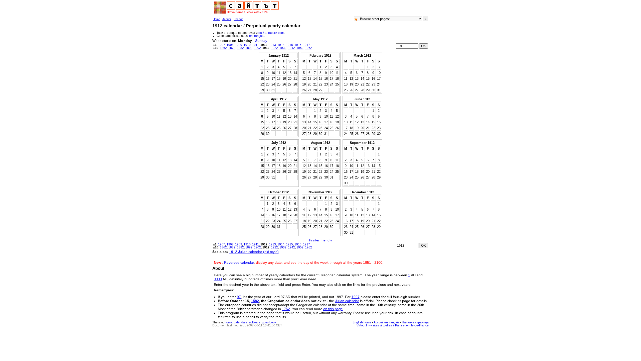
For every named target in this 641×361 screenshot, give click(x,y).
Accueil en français (386, 322)
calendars (240, 322)
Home (216, 19)
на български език (271, 32)
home (228, 322)
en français (256, 35)
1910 (247, 44)
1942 (291, 47)
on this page (333, 309)
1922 (274, 47)
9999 (218, 279)
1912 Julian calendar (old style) (254, 252)
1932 (282, 47)
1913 (272, 44)
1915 (289, 44)
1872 (231, 47)
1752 (286, 309)
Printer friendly (320, 240)
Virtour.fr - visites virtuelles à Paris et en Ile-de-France (393, 325)
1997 (356, 297)
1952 (299, 47)
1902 (257, 47)
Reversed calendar (239, 262)
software (254, 322)
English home (362, 322)
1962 (308, 47)
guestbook (269, 322)
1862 (223, 47)
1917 (306, 44)
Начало (238, 19)
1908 (230, 44)
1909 (238, 44)
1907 (221, 44)
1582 (255, 301)
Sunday (261, 41)
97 (239, 297)
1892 (248, 47)
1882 (240, 47)
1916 (297, 44)
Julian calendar (347, 301)
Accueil (226, 19)
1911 (255, 44)
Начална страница (415, 322)
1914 (280, 44)
